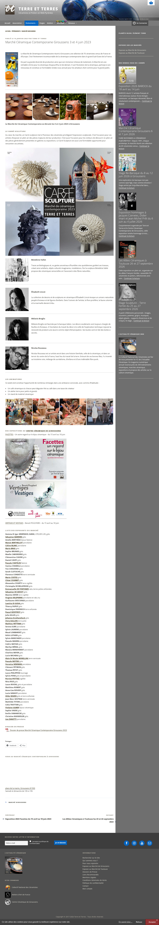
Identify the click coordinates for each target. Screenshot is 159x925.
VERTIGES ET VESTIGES (14, 523)
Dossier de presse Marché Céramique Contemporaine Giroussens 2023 (38, 730)
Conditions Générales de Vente (95, 880)
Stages (42, 23)
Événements (31, 23)
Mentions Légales (89, 877)
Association (17, 23)
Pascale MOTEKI (12, 661)
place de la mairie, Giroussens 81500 (20, 788)
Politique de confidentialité (93, 883)
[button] (18, 106)
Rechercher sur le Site (91, 858)
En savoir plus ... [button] (125, 922)
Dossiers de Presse (90, 872)
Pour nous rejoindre (90, 863)
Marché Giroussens (29, 31)
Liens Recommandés (91, 875)
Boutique (60, 23)
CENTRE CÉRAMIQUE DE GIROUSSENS (43, 431)
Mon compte (87, 889)
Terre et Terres (38, 9)
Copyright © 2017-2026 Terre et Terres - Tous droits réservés (79, 917)
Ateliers (50, 23)
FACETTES (9, 434)
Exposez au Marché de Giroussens (132, 50)
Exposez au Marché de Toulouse (131, 53)
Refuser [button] (139, 922)
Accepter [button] (152, 922)
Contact (85, 886)
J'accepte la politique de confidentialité (39, 842)
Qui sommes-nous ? (90, 860)
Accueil (7, 23)
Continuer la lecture (126, 188)
